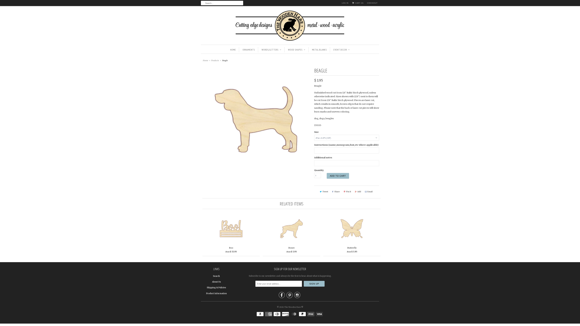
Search (216, 276)
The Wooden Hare (292, 307)
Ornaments (249, 49)
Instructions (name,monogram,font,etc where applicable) (346, 145)
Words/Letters (270, 49)
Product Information (216, 293)
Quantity (319, 170)
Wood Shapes (295, 49)
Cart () (359, 3)
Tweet (325, 191)
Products (215, 60)
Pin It (348, 191)
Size (316, 132)
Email (369, 191)
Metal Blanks (319, 49)
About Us (216, 282)
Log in (345, 3)
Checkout (372, 3)
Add (359, 191)
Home (233, 49)
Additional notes (323, 157)
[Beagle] (256, 119)
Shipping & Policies (216, 287)
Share (337, 191)
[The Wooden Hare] (290, 26)
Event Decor (340, 49)
